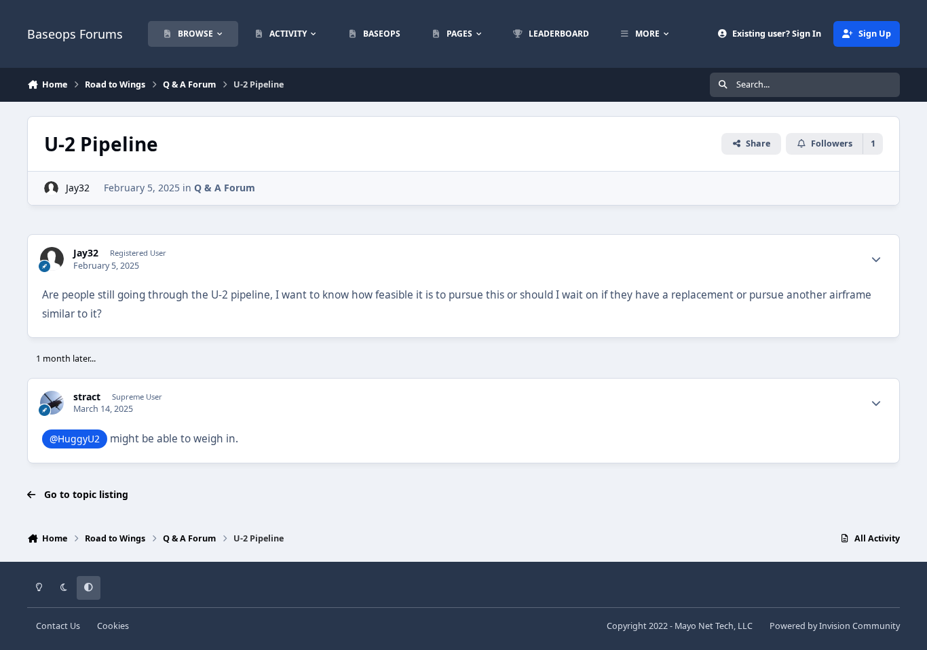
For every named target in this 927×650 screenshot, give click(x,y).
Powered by (835, 626)
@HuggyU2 (75, 438)
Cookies (113, 626)
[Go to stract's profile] (52, 403)
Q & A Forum (224, 187)
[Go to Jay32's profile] (51, 188)
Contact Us (58, 626)
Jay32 (78, 187)
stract (86, 397)
